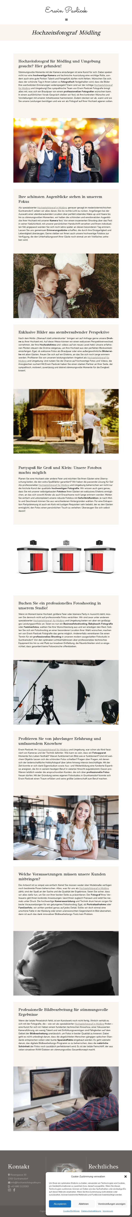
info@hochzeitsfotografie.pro (26, 1182)
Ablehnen (84, 1203)
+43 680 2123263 (19, 1186)
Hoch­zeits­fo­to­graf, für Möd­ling (48, 620)
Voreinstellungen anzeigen (111, 1203)
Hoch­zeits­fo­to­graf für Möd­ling (54, 485)
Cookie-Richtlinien (71, 1211)
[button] (125, 1176)
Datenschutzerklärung (91, 1211)
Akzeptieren (60, 1203)
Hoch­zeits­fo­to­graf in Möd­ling (52, 207)
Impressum (108, 1211)
